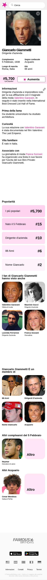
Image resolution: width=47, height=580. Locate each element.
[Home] (23, 541)
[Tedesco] (39, 562)
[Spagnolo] (15, 562)
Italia (12, 69)
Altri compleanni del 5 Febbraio (21, 435)
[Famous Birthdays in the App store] (16, 554)
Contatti (20, 569)
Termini (39, 569)
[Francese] (31, 562)
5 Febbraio (7, 62)
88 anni (28, 69)
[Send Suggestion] (44, 89)
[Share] (9, 14)
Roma (5, 69)
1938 (17, 62)
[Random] (38, 14)
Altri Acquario (10, 470)
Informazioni (9, 569)
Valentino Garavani (24, 97)
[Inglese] (7, 562)
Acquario (29, 62)
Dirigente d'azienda (12, 53)
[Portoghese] (23, 562)
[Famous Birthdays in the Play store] (32, 554)
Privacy (30, 569)
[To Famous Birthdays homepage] (4, 5)
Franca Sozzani (34, 154)
